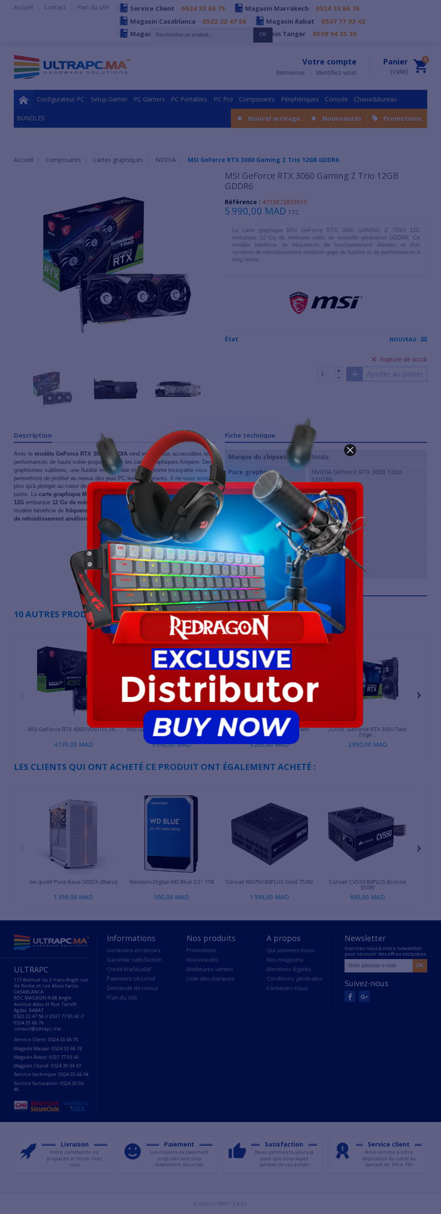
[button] (350, 450)
